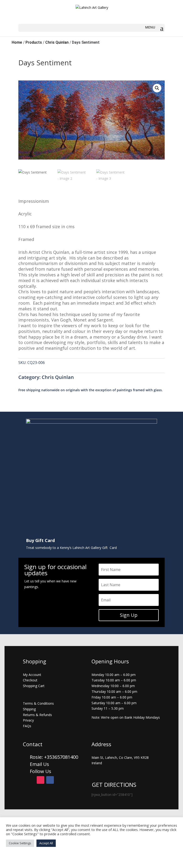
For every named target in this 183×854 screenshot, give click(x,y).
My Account (32, 674)
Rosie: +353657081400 (54, 757)
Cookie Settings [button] (20, 843)
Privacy (28, 720)
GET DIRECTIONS (114, 784)
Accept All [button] (46, 843)
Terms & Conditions (38, 703)
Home (17, 42)
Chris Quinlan (58, 377)
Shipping (29, 709)
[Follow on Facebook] (50, 780)
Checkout (30, 680)
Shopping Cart (34, 686)
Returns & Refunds (37, 714)
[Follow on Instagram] (40, 780)
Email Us (39, 764)
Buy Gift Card (40, 540)
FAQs (27, 726)
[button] (157, 88)
